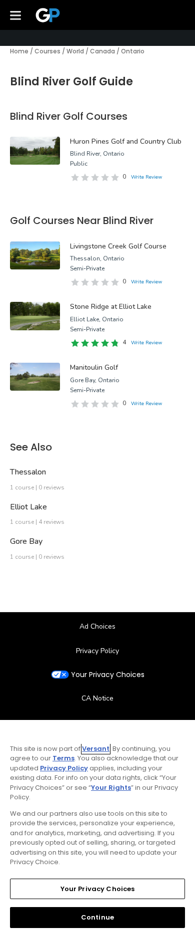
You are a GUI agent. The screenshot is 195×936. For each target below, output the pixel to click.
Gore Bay (26, 541)
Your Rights (111, 787)
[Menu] (15, 15)
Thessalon (28, 472)
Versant (96, 748)
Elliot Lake (28, 506)
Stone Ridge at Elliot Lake (111, 306)
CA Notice (98, 698)
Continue (97, 917)
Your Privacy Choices (107, 675)
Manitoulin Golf (94, 367)
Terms (63, 758)
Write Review (146, 177)
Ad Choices (98, 626)
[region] (97, 828)
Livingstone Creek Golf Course (118, 246)
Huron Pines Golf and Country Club (126, 141)
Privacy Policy (97, 651)
